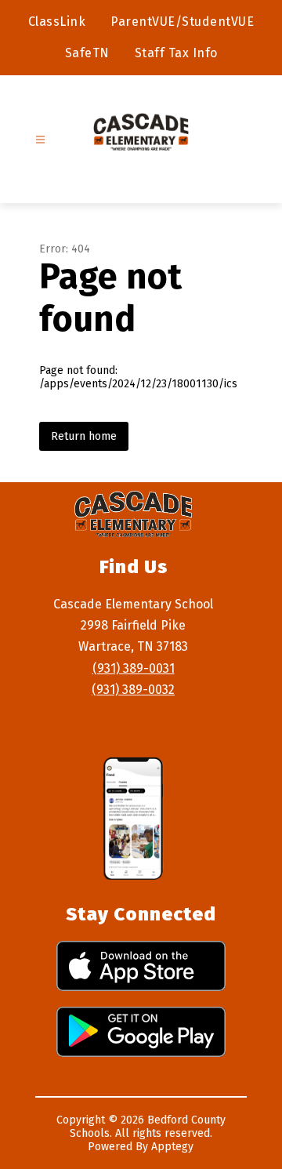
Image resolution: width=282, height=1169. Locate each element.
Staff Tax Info (176, 52)
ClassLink (57, 21)
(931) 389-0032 (133, 689)
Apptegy (172, 1146)
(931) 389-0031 (133, 668)
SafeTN (87, 52)
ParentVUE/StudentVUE (182, 21)
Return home (84, 436)
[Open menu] (40, 140)
